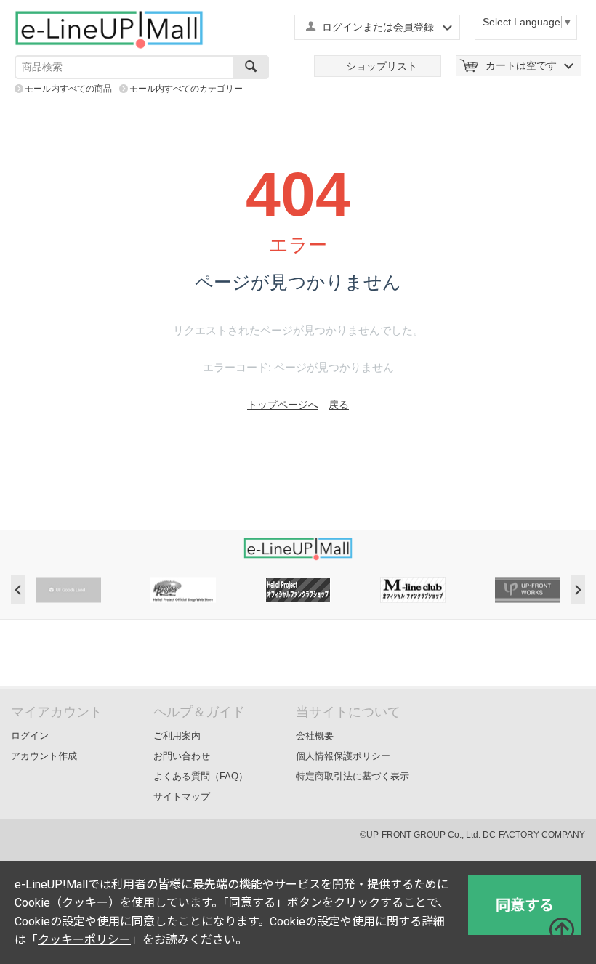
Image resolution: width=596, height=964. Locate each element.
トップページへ (282, 404)
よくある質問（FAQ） (200, 776)
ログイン (30, 735)
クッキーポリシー (84, 940)
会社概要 (315, 735)
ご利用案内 (177, 735)
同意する (525, 905)
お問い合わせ (181, 755)
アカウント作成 (44, 755)
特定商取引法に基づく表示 (352, 776)
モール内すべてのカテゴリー (186, 89)
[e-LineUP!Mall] (109, 29)
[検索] (251, 67)
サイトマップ (181, 796)
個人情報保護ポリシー (343, 755)
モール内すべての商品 (68, 89)
